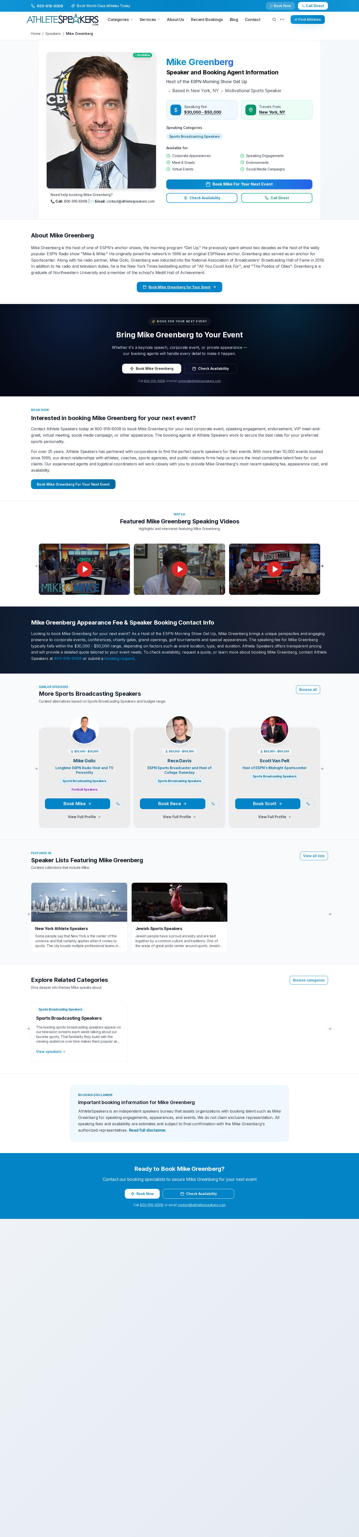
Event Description (105, 802)
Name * (97, 726)
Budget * (188, 764)
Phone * (97, 745)
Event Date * (101, 783)
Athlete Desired (194, 783)
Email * (187, 726)
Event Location (103, 764)
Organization (192, 745)
